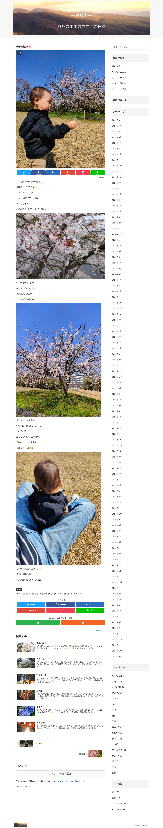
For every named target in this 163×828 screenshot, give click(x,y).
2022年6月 (117, 405)
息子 (52, 594)
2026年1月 (117, 160)
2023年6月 (117, 337)
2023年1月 (117, 365)
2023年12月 (117, 303)
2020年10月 (117, 514)
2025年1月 (117, 228)
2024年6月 (117, 268)
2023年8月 (117, 325)
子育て (115, 721)
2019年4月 (117, 616)
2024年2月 (117, 291)
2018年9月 (117, 656)
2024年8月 (117, 257)
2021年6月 (117, 474)
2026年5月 (117, 137)
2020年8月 (117, 525)
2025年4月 (117, 211)
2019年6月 (117, 605)
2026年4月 (117, 143)
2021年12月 (117, 440)
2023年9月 (117, 320)
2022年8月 (117, 394)
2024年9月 (117, 251)
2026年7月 (117, 126)
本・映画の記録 (119, 750)
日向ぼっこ (60, 594)
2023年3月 (117, 354)
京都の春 (44, 594)
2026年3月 (117, 149)
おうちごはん (118, 676)
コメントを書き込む (61, 773)
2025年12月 (117, 166)
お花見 (37, 594)
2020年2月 (117, 559)
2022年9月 (117, 388)
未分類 (115, 744)
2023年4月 (117, 348)
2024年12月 (117, 234)
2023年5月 (117, 343)
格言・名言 (117, 756)
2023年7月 (117, 331)
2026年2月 (117, 154)
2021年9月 (117, 457)
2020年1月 (117, 565)
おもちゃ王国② (119, 89)
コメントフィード (120, 803)
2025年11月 (117, 171)
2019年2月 (117, 628)
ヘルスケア (117, 704)
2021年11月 (117, 445)
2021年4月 (117, 485)
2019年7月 (117, 599)
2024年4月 (117, 280)
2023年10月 (117, 314)
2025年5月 (117, 206)
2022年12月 (117, 371)
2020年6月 (117, 537)
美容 (114, 767)
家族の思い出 (118, 727)
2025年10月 (117, 177)
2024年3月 (117, 286)
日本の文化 (117, 738)
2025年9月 (117, 183)
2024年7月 (117, 263)
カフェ (115, 698)
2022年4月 (117, 417)
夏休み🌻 (116, 66)
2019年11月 (117, 576)
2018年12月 (117, 639)
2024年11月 (117, 240)
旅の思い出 (117, 733)
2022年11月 (117, 377)
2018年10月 (117, 651)
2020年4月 (117, 548)
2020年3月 (117, 554)
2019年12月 (117, 571)
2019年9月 (117, 588)
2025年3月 (117, 217)
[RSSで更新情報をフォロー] (83, 622)
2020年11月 (117, 508)
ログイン (116, 792)
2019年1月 (117, 634)
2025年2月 (117, 223)
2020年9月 (117, 519)
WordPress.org (118, 809)
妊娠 (114, 716)
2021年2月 (117, 497)
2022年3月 (117, 422)
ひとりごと (117, 693)
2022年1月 (117, 434)
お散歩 (29, 594)
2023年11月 (117, 308)
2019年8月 (117, 594)
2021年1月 (117, 502)
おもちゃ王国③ (119, 77)
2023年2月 (117, 360)
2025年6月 (117, 200)
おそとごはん (118, 681)
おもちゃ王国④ (119, 72)
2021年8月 (117, 462)
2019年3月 (117, 622)
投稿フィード (118, 798)
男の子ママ (79, 594)
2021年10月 (117, 451)
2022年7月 (117, 400)
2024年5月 (117, 274)
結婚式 (115, 761)
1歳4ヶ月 (21, 594)
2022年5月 (117, 411)
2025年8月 (117, 188)
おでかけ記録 (118, 687)
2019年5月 (117, 611)
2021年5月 (117, 480)
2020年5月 (117, 542)
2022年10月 (117, 382)
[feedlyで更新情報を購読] (38, 622)
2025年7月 (117, 194)
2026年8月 (117, 120)
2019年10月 (117, 582)
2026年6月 (117, 131)
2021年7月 (117, 468)
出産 (114, 710)
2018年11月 (117, 645)
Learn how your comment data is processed (70, 781)
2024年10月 (117, 246)
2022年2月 (117, 428)
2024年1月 (117, 297)
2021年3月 (117, 491)
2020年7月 (117, 531)
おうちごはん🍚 (119, 83)
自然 (20, 589)
